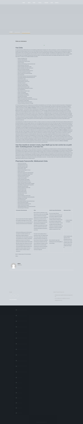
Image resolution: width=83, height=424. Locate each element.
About (29, 2)
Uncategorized (17, 32)
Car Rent (46, 2)
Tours (34, 2)
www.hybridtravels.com (20, 121)
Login (51, 2)
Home (23, 2)
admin (19, 263)
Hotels (39, 2)
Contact (56, 2)
